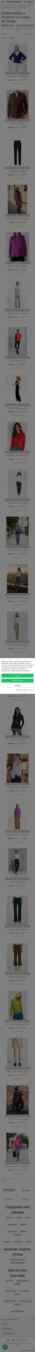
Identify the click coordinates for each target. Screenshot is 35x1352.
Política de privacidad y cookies (25, 690)
